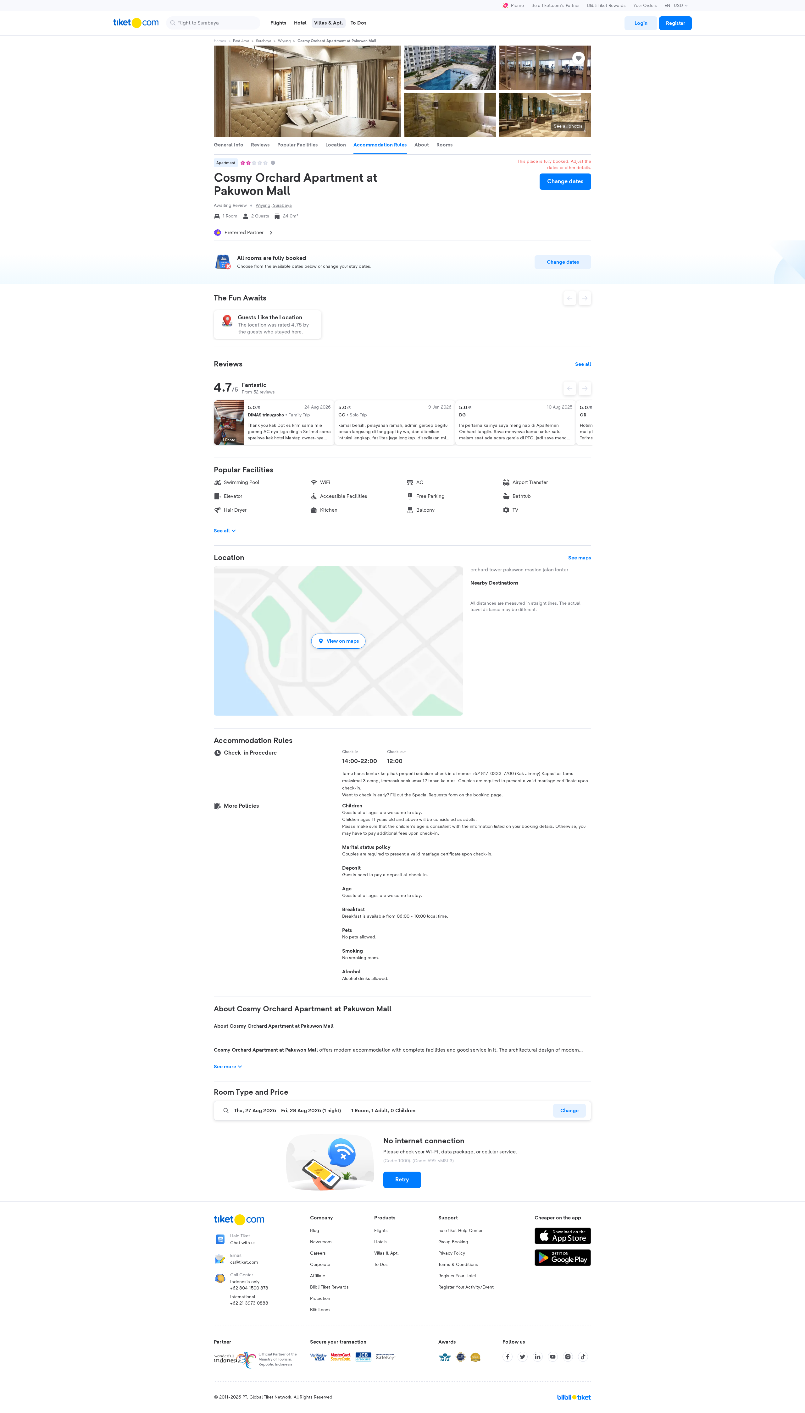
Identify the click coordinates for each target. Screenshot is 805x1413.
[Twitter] (523, 1357)
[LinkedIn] (538, 1357)
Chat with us (243, 1243)
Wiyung (284, 40)
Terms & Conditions (458, 1264)
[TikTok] (583, 1357)
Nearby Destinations (494, 583)
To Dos (381, 1264)
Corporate (320, 1264)
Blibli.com (320, 1310)
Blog (314, 1231)
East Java (241, 40)
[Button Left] (570, 388)
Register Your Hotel (457, 1276)
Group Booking (453, 1242)
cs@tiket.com (244, 1262)
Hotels (380, 1242)
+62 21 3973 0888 (249, 1303)
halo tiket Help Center (460, 1231)
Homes (220, 40)
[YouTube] (553, 1357)
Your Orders (645, 5)
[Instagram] (568, 1357)
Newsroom (321, 1242)
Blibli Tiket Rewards (606, 5)
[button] (338, 641)
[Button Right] (585, 388)
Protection (320, 1298)
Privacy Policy (451, 1253)
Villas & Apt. (386, 1253)
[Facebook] (507, 1357)
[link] (641, 23)
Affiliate (317, 1276)
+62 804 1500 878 (249, 1288)
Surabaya (263, 40)
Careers (318, 1253)
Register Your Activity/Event (466, 1287)
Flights (381, 1231)
